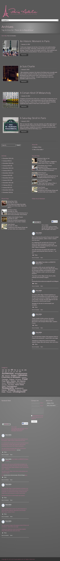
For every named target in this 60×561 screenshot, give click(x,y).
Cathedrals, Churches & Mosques (15, 376)
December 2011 (7, 182)
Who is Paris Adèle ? (38, 149)
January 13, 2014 (25, 96)
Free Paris (6, 381)
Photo (36, 255)
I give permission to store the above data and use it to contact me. (37, 417)
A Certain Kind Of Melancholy (35, 92)
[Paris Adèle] (37, 222)
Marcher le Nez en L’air (43, 158)
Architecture (8, 373)
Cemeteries (24, 377)
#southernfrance (38, 281)
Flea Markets (18, 379)
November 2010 (7, 192)
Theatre (9, 392)
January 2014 (6, 170)
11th (3, 371)
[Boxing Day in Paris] (4, 203)
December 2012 (7, 177)
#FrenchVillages (54, 281)
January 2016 (6, 160)
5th (15, 370)
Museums (11, 383)
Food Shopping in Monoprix (45, 180)
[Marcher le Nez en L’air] (34, 160)
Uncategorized (19, 392)
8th (20, 370)
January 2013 (6, 175)
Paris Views (19, 384)
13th (8, 371)
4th (12, 370)
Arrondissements (21, 373)
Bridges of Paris (37, 147)
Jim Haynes (21, 381)
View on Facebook (35, 257)
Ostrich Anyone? (42, 172)
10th (25, 370)
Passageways (12, 386)
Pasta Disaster (41, 187)
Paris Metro (11, 384)
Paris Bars (4, 384)
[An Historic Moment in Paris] (10, 48)
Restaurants (8, 388)
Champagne (5, 379)
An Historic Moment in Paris (35, 41)
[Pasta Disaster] (34, 189)
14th (11, 371)
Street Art (18, 390)
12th (6, 371)
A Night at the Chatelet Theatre (15, 217)
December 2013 (7, 173)
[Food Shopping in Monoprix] (34, 182)
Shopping (11, 390)
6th (17, 370)
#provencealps (45, 281)
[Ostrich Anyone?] (34, 175)
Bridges (14, 375)
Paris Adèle (39, 232)
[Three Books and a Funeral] (34, 168)
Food (24, 379)
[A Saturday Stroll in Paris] (10, 125)
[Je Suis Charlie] (10, 73)
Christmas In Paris (12, 209)
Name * (42, 402)
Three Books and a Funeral (45, 165)
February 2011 (6, 185)
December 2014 (7, 168)
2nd (6, 370)
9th (22, 370)
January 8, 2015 (25, 69)
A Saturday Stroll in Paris (33, 118)
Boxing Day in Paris (12, 201)
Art (3, 375)
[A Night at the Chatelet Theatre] (4, 219)
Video (36, 283)
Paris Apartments (20, 383)
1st (3, 370)
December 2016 (7, 158)
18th (14, 371)
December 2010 (7, 190)
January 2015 (6, 165)
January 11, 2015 (25, 44)
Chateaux (11, 379)
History (13, 381)
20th (20, 371)
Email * (41, 405)
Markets (4, 383)
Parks (4, 386)
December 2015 (7, 163)
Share (42, 257)
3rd (9, 370)
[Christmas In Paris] (4, 212)
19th (17, 371)
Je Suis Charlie (27, 66)
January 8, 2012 (25, 121)
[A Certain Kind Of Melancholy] (10, 100)
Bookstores (7, 375)
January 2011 (6, 187)
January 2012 (6, 180)
